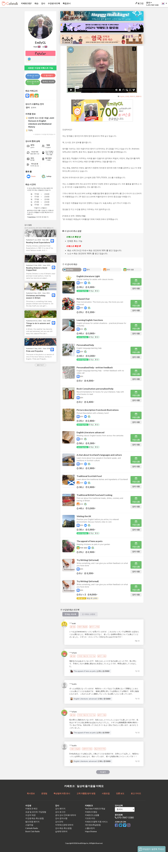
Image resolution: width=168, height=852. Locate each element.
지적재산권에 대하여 (64, 825)
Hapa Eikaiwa (91, 831)
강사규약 (59, 821)
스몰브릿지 (90, 828)
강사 (43, 3)
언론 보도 (120, 793)
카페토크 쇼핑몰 (92, 815)
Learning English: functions (90, 320)
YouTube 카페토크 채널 (95, 808)
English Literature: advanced (90, 432)
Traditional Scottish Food (89, 476)
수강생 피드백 (53, 3)
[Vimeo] (125, 825)
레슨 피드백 (49, 81)
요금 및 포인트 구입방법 (35, 812)
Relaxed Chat (83, 299)
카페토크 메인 (31, 808)
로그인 (140, 3)
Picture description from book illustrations (98, 410)
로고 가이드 (136, 793)
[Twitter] (121, 825)
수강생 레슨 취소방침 (34, 818)
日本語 (127, 96)
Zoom (33, 176)
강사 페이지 (60, 808)
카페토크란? (26, 3)
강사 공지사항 (61, 818)
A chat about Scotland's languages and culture (99, 455)
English (122, 96)
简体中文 (132, 96)
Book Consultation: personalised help (95, 388)
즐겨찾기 (49, 75)
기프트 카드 (90, 818)
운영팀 (44, 793)
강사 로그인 (60, 812)
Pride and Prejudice (34, 351)
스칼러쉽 (29, 825)
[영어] (52, 241)
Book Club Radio (32, 831)
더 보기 (103, 772)
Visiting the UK (84, 516)
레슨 (36, 3)
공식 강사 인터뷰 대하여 (65, 815)
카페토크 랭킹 (91, 812)
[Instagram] (128, 825)
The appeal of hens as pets (89, 541)
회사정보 (31, 793)
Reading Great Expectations (38, 242)
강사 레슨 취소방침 (63, 828)
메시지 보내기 (33, 76)
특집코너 (66, 3)
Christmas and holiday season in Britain (35, 296)
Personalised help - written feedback (95, 367)
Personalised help (85, 345)
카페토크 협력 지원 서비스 (96, 821)
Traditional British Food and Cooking (94, 495)
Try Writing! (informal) (88, 560)
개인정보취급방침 (93, 825)
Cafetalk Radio (31, 828)
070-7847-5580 (125, 817)
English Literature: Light (88, 276)
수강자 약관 (30, 815)
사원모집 (106, 793)
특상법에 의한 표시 (62, 793)
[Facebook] (117, 825)
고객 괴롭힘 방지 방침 (86, 793)
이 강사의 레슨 (34, 82)
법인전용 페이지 (32, 821)
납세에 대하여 (61, 831)
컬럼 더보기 (40, 365)
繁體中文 (139, 96)
